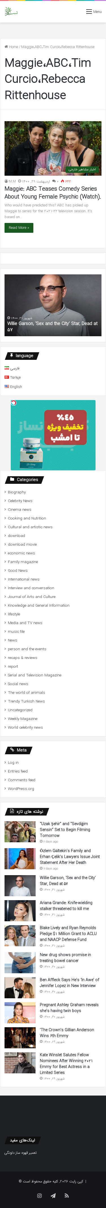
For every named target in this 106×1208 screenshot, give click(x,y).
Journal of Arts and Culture (31, 597)
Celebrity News (20, 501)
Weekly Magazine (22, 719)
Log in (13, 763)
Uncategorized (20, 710)
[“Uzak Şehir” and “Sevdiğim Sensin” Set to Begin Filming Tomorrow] (20, 831)
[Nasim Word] (11, 12)
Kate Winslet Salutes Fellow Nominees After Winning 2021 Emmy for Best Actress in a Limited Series (66, 1064)
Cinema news (19, 510)
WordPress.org (21, 789)
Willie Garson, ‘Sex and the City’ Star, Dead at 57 (52, 326)
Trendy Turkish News (26, 702)
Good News (18, 571)
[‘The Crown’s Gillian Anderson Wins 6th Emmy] (20, 1037)
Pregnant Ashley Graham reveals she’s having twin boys (69, 1008)
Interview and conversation (31, 588)
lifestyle (14, 614)
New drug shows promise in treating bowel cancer (65, 958)
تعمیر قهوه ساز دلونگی (20, 1153)
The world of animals (26, 693)
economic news (21, 553)
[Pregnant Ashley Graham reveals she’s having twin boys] (20, 1012)
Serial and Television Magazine (34, 675)
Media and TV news (25, 623)
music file (16, 632)
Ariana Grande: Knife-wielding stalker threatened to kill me (66, 906)
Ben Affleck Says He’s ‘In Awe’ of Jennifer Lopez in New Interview (69, 983)
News (12, 640)
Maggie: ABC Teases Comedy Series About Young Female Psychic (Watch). (53, 193)
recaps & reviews (22, 658)
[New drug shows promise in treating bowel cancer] (20, 962)
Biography (17, 492)
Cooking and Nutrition (27, 518)
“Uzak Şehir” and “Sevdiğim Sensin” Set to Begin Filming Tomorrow (65, 830)
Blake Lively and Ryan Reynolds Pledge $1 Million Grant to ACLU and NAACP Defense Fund (68, 934)
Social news (18, 684)
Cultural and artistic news (30, 527)
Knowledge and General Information (39, 606)
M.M (12, 181)
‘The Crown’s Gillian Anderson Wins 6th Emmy (67, 1033)
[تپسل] (13, 403)
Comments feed (21, 780)
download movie (22, 545)
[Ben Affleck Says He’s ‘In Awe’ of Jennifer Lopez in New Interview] (20, 987)
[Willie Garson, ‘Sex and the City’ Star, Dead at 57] (20, 885)
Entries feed (18, 772)
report (13, 667)
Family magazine (23, 562)
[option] (53, 305)
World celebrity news (25, 728)
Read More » (19, 228)
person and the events (27, 649)
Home (13, 47)
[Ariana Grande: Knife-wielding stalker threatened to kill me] (20, 910)
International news (24, 579)
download (16, 536)
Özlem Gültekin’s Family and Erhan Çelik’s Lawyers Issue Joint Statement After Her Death (70, 857)
